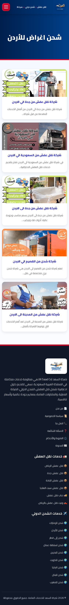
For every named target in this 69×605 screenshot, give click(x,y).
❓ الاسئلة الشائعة (57, 430)
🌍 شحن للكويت (58, 560)
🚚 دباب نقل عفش (57, 495)
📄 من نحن (61, 408)
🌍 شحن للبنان (59, 574)
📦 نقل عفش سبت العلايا (53, 488)
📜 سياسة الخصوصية (56, 416)
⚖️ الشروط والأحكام (56, 438)
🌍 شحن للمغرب (58, 582)
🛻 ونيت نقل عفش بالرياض (52, 502)
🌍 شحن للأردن (59, 530)
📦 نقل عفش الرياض (56, 465)
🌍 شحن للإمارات (58, 522)
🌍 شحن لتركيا (59, 567)
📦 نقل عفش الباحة (56, 480)
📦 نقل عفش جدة (57, 473)
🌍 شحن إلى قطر (58, 537)
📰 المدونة (61, 445)
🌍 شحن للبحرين (58, 552)
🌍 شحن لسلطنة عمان (55, 545)
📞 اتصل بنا (61, 423)
